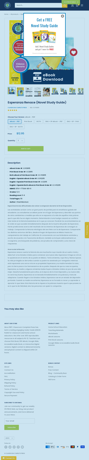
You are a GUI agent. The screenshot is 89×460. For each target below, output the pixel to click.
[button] (62, 16)
